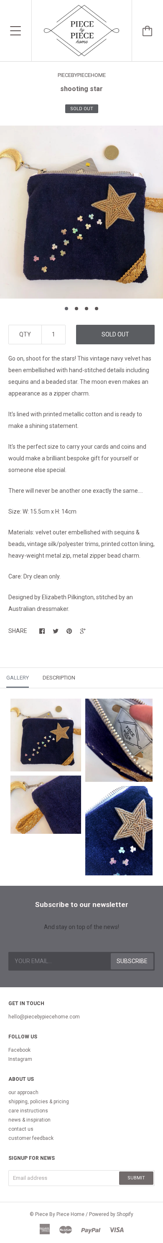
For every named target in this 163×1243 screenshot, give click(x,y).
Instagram (20, 1059)
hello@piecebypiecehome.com (44, 1017)
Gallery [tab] (17, 678)
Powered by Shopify (111, 1214)
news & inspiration (29, 1120)
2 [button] (76, 308)
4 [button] (96, 308)
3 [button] (86, 308)
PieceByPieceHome (82, 75)
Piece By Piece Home (59, 1214)
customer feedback (30, 1138)
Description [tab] (59, 678)
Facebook (19, 1050)
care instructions (28, 1111)
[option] (81, 212)
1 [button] (66, 308)
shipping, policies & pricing (38, 1102)
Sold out (115, 334)
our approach (23, 1092)
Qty (25, 334)
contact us (20, 1129)
